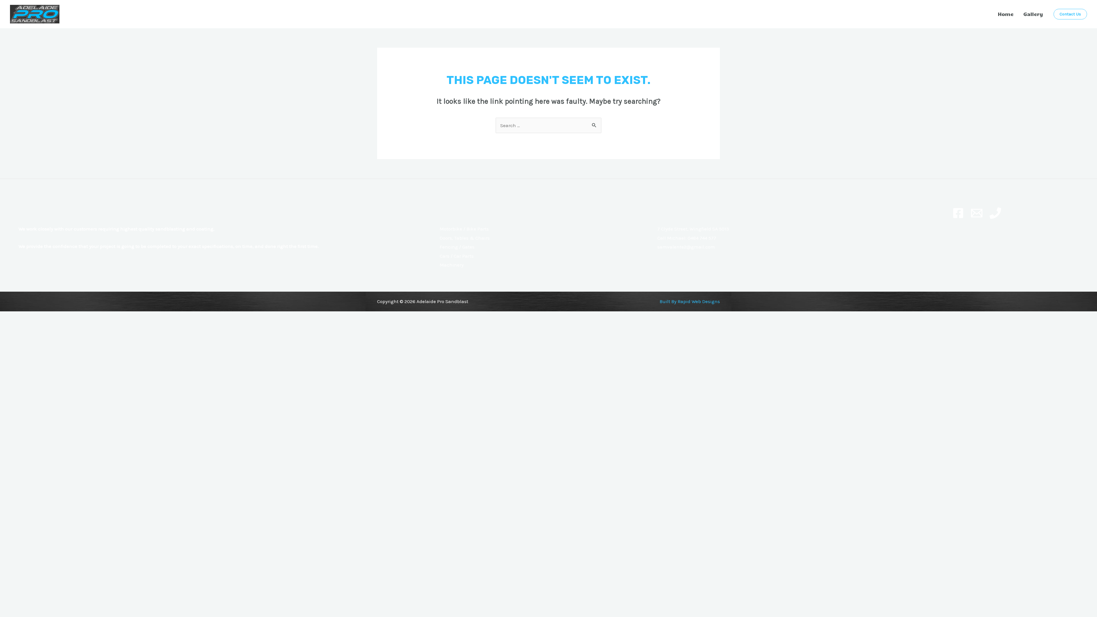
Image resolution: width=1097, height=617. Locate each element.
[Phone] (995, 213)
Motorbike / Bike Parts (464, 229)
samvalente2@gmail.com (686, 247)
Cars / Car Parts (457, 256)
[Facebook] (958, 213)
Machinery (452, 265)
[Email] (976, 213)
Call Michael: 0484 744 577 (686, 238)
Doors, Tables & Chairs (465, 238)
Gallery (1033, 14)
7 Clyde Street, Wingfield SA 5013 (693, 229)
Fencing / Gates (457, 247)
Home (1006, 14)
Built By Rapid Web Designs (690, 301)
